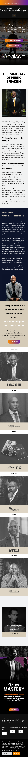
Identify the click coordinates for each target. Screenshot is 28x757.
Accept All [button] (16, 753)
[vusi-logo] (14, 8)
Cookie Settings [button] (7, 753)
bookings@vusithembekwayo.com (12, 3)
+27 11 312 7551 (7, 2)
